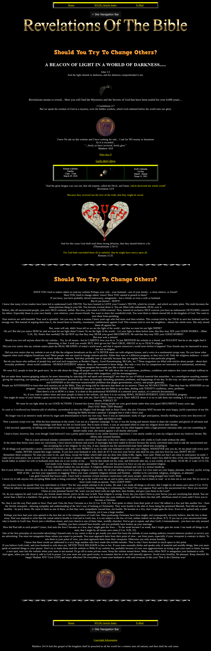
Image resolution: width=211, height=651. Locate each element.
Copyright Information (105, 640)
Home (71, 5)
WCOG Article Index (105, 5)
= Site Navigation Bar (105, 14)
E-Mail (140, 5)
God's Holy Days (105, 160)
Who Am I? (105, 154)
